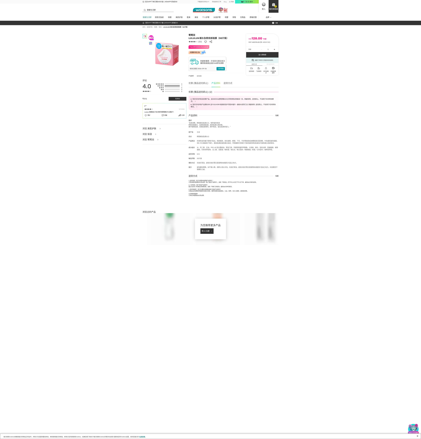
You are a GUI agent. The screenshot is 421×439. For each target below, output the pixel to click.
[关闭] (417, 436)
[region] (210, 436)
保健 (169, 17)
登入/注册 (206, 231)
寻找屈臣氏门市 (216, 2)
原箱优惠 (253, 17)
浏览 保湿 (147, 134)
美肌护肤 (179, 17)
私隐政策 (142, 437)
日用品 (242, 17)
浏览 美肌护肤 (150, 128)
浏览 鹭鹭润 (149, 140)
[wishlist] (205, 41)
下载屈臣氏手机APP (203, 2)
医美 (188, 17)
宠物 (234, 17)
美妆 (196, 17)
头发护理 (216, 17)
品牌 (267, 17)
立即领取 (221, 69)
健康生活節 (147, 17)
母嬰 (226, 17)
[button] (273, 6)
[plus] (274, 49)
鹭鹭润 (192, 35)
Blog (225, 2)
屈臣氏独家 (159, 17)
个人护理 (205, 17)
